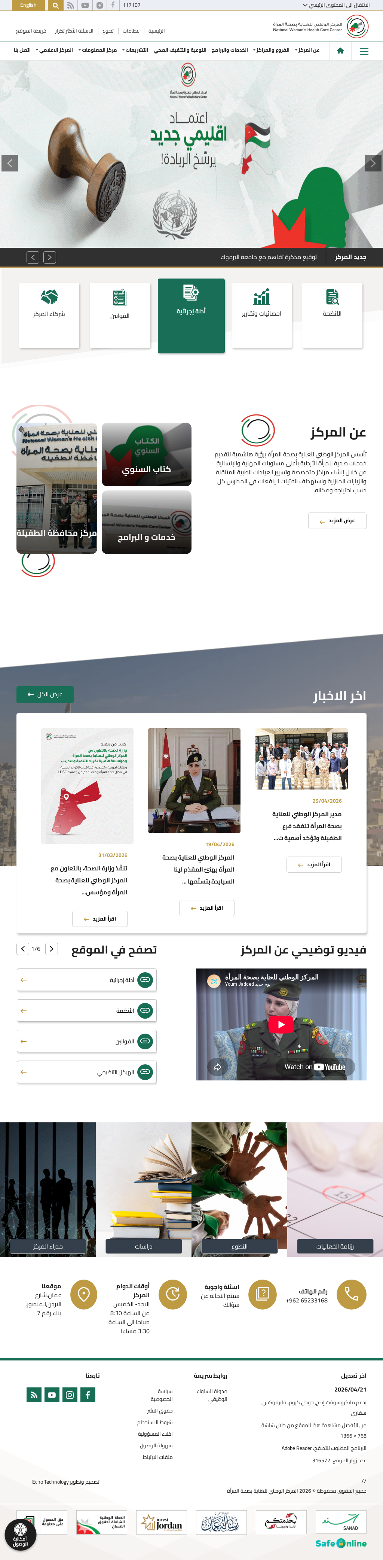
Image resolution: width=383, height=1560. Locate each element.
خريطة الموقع (31, 31)
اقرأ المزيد (318, 865)
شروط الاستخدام (155, 1422)
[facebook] (89, 1396)
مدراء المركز (48, 1246)
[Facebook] (113, 5)
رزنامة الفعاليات (335, 1246)
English (28, 5)
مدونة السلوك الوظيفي (212, 1395)
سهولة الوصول (156, 1446)
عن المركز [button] (309, 49)
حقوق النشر (160, 1411)
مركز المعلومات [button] (99, 49)
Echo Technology (50, 1482)
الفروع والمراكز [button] (273, 49)
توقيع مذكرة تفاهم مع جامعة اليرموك (269, 256)
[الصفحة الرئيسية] (340, 50)
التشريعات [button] (137, 49)
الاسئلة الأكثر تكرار (74, 31)
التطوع (240, 1246)
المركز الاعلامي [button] (56, 49)
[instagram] (71, 1396)
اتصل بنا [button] (22, 49)
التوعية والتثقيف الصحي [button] (180, 49)
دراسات (144, 1246)
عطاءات (131, 31)
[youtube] (53, 1396)
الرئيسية (156, 31)
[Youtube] (85, 5)
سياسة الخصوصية (162, 1395)
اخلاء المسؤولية (155, 1434)
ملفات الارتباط (158, 1457)
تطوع (107, 31)
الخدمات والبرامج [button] (230, 49)
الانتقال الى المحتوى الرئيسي (339, 5)
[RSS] (70, 5)
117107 (132, 5)
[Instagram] (100, 5)
